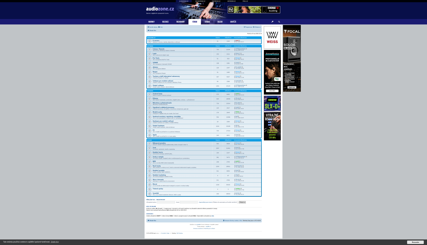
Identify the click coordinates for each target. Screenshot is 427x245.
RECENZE (165, 21)
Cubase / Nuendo (158, 49)
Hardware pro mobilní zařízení (163, 121)
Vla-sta (238, 98)
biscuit (238, 58)
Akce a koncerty (158, 179)
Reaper (155, 72)
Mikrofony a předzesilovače (162, 103)
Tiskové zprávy (158, 189)
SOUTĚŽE (233, 21)
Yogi (237, 175)
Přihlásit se (150, 199)
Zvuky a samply (158, 157)
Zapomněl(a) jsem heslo (205, 202)
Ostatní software (158, 85)
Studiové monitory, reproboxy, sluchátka (167, 116)
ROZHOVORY (180, 21)
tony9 (237, 134)
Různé (155, 184)
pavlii (237, 93)
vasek (237, 62)
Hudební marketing (159, 175)
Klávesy (155, 98)
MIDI (154, 161)
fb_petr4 (238, 102)
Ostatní (149, 140)
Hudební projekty (158, 170)
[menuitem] (160, 27)
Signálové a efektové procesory (163, 107)
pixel (237, 40)
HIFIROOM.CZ (231, 1)
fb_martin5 (238, 67)
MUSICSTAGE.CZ (200, 1)
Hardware (150, 90)
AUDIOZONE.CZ (183, 1)
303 (237, 125)
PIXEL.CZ (245, 1)
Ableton (155, 67)
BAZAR (220, 21)
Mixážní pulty (157, 112)
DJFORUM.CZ (216, 1)
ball (237, 116)
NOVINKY (151, 21)
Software (150, 46)
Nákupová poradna (159, 143)
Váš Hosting (179, 233)
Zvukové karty (157, 94)
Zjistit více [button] (55, 242)
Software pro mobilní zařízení (163, 81)
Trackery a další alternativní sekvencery (166, 76)
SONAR (155, 62)
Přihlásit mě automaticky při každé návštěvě (225, 202)
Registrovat (160, 199)
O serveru (156, 40)
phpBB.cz (208, 226)
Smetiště (156, 193)
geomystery (239, 165)
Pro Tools (156, 58)
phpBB (198, 224)
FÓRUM (194, 21)
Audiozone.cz (151, 37)
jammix (238, 193)
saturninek (238, 80)
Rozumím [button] (415, 242)
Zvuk (154, 148)
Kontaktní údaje (165, 233)
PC (154, 130)
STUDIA (207, 21)
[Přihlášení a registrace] (272, 22)
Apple (155, 135)
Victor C (238, 53)
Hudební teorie (158, 152)
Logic (155, 53)
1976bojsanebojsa (241, 48)
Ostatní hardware (158, 126)
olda (212, 216)
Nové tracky (157, 166)
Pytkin (237, 111)
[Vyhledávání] (279, 22)
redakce (238, 188)
